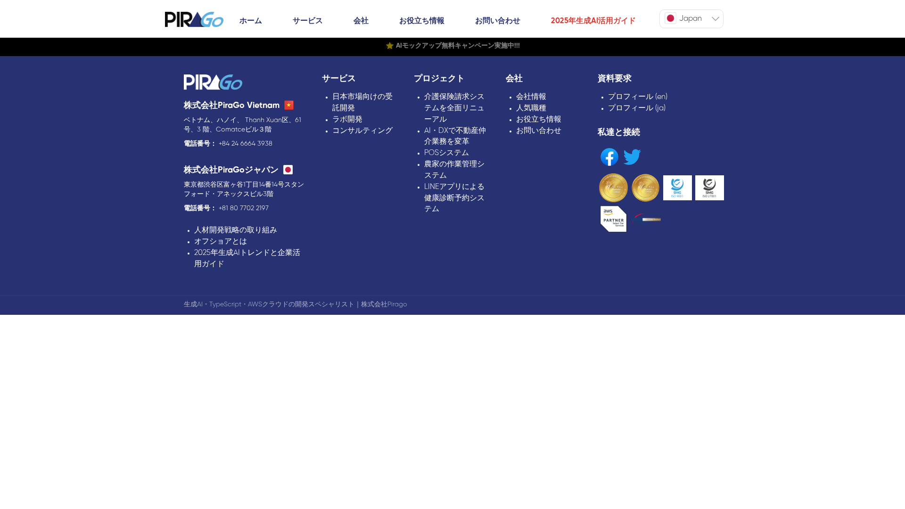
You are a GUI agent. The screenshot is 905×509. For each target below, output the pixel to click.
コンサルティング (362, 131)
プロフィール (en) (637, 97)
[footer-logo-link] (213, 83)
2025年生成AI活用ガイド (593, 21)
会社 (361, 21)
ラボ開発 (347, 119)
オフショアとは (220, 242)
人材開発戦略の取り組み (235, 230)
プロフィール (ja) (637, 108)
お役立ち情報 (421, 21)
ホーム (250, 21)
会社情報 (531, 97)
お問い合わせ (497, 21)
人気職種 (531, 108)
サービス (308, 21)
